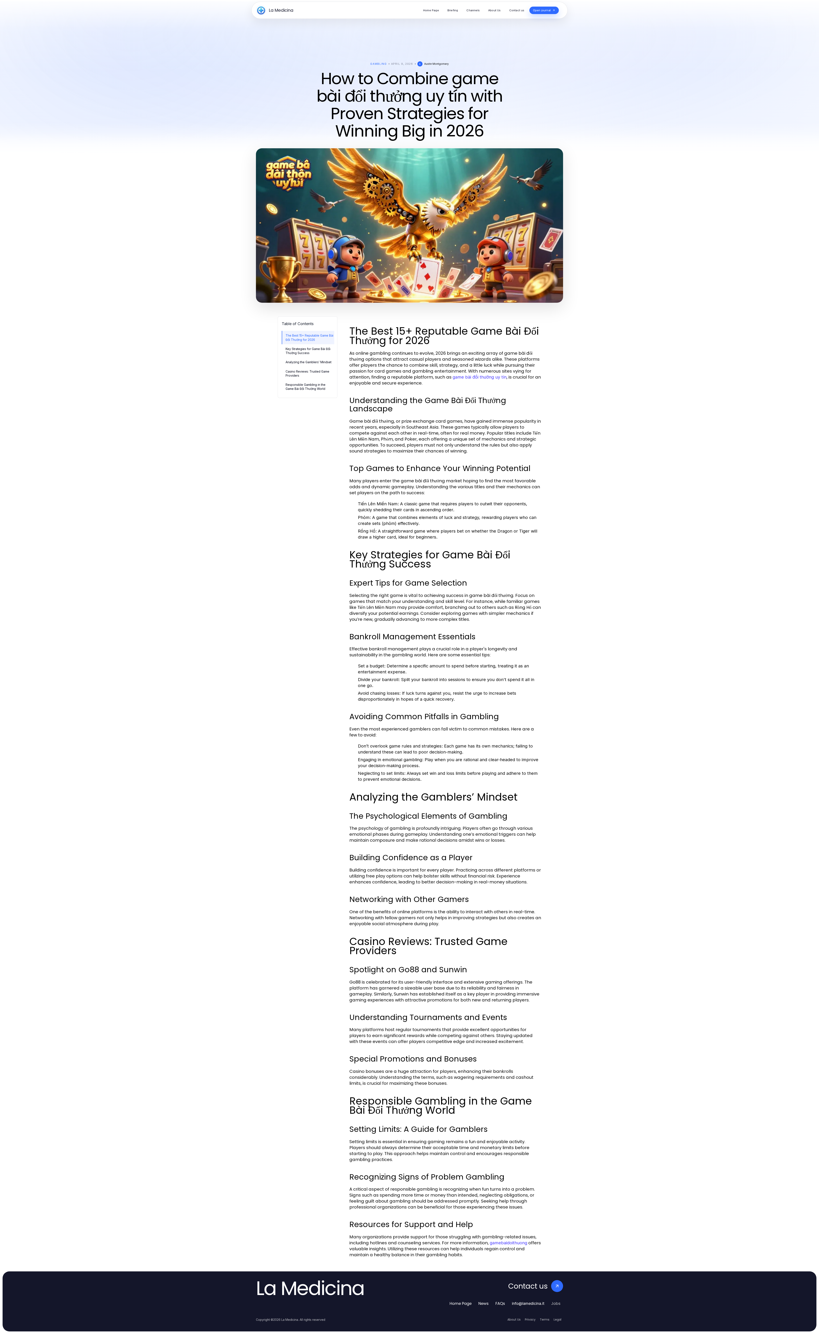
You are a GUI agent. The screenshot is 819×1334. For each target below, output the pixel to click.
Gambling (378, 63)
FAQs (500, 1303)
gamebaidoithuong (508, 1242)
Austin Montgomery (436, 63)
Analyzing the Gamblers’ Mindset (308, 362)
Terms (544, 1319)
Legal (557, 1319)
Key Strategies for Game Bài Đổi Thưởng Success (308, 351)
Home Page (461, 1303)
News (483, 1303)
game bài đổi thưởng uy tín (480, 377)
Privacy (530, 1319)
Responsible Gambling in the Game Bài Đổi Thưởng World (305, 386)
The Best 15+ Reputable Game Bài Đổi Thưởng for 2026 (309, 337)
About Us (514, 1319)
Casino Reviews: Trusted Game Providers (307, 373)
